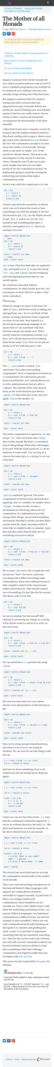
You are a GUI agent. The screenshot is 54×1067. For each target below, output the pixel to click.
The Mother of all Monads (17, 11)
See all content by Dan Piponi (18, 73)
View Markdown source (39, 29)
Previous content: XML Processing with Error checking (26, 54)
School (9, 1059)
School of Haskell (13, 8)
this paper (41, 961)
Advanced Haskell (33, 8)
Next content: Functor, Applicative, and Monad (23, 62)
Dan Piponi (20, 29)
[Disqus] (27, 1001)
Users (17, 1059)
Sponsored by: (28, 1059)
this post (35, 140)
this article (25, 956)
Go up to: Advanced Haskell (17, 68)
